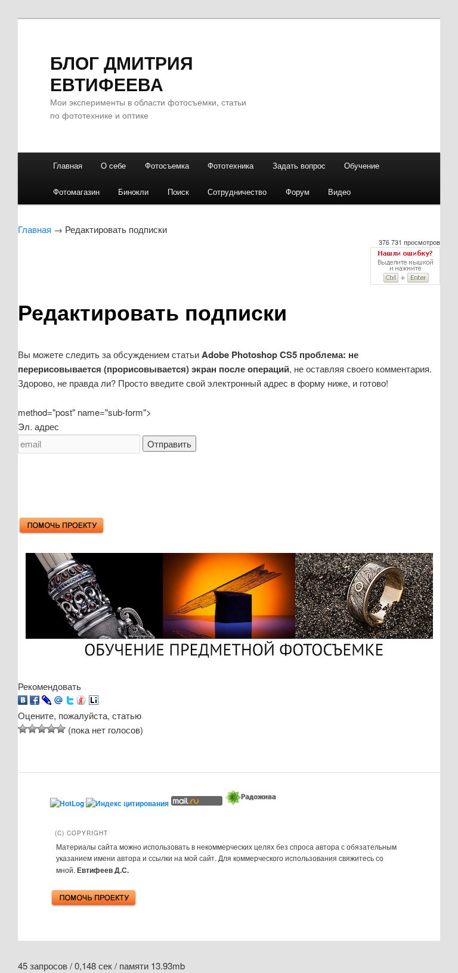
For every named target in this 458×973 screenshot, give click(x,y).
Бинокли (133, 191)
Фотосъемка (167, 165)
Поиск (178, 191)
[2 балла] (32, 728)
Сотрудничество (237, 191)
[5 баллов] (61, 728)
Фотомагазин (76, 191)
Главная (67, 165)
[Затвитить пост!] (70, 701)
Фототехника (230, 165)
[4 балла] (51, 728)
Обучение (361, 165)
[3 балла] (42, 728)
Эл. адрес (38, 426)
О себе (113, 165)
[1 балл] (22, 728)
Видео (339, 191)
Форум (298, 191)
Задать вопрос (299, 165)
